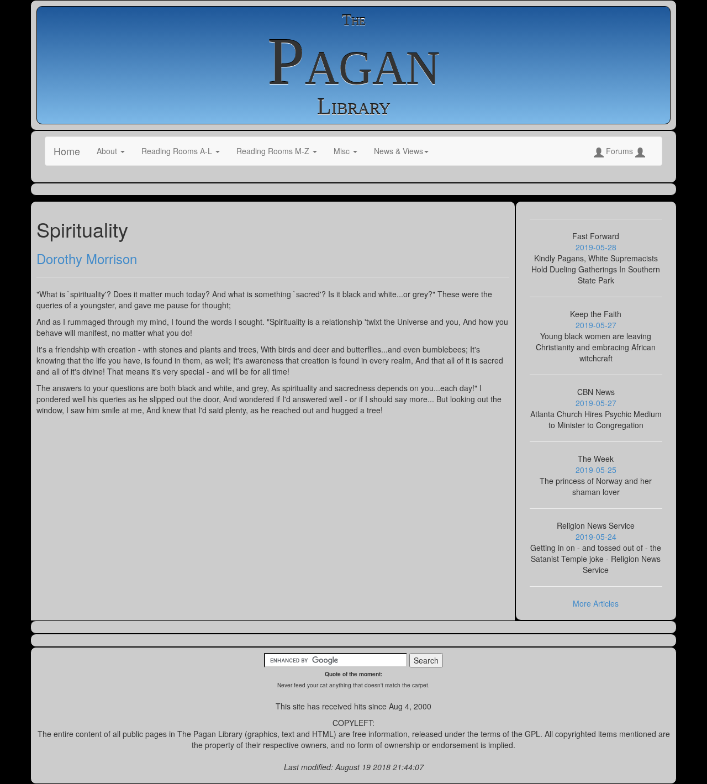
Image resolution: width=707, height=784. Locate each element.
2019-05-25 (596, 469)
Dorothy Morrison (86, 258)
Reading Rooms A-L (177, 150)
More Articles (596, 603)
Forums (619, 150)
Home (67, 151)
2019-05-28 (596, 246)
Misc (343, 150)
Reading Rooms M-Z (274, 150)
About (108, 150)
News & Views (398, 150)
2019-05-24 (596, 536)
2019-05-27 (596, 324)
